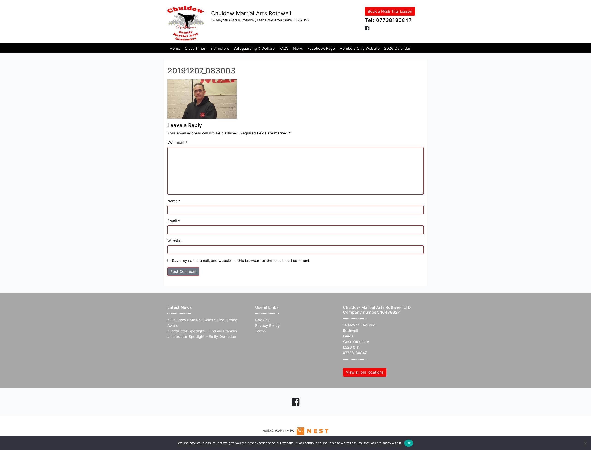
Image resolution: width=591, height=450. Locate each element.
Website (174, 240)
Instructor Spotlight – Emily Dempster (203, 336)
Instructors (219, 48)
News (298, 48)
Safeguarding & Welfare (254, 48)
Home (175, 48)
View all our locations (364, 372)
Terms (260, 331)
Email (173, 221)
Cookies (262, 320)
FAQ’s (284, 48)
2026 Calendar (397, 48)
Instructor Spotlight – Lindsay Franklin (204, 331)
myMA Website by (280, 431)
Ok (409, 443)
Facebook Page (321, 48)
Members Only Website (359, 48)
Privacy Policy (267, 325)
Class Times (195, 48)
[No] (585, 443)
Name (174, 201)
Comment (177, 142)
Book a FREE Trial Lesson (390, 11)
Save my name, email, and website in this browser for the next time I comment (240, 260)
